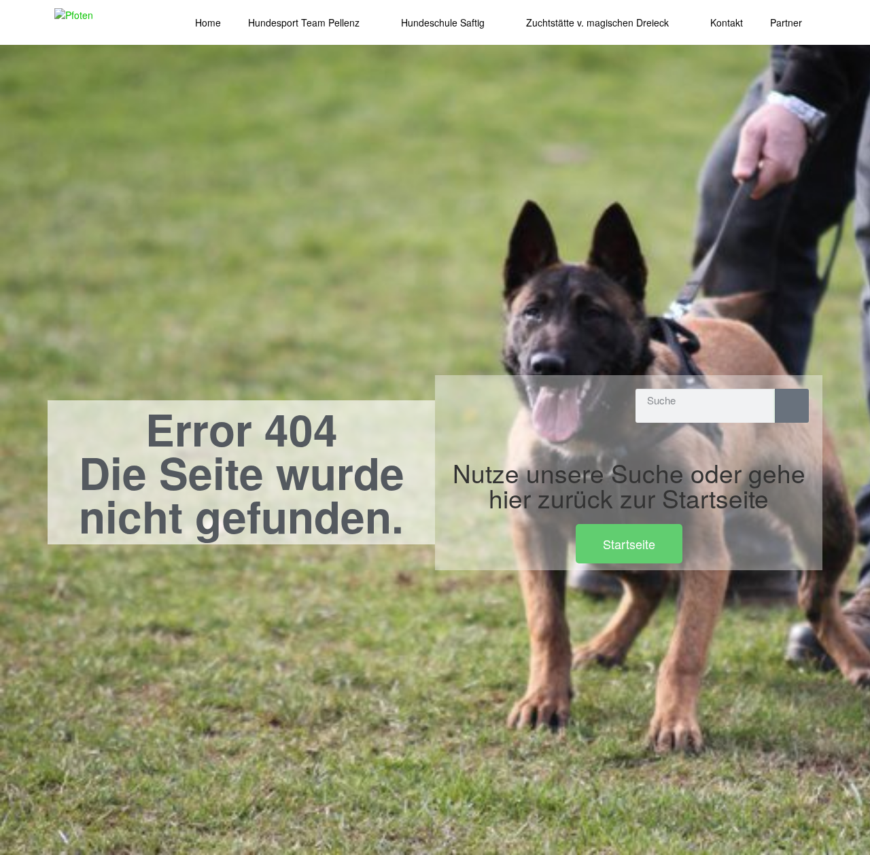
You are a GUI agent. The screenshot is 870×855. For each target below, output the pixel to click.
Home (208, 22)
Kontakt (726, 22)
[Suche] (792, 406)
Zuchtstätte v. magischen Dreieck (597, 22)
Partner (786, 22)
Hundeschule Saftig (443, 22)
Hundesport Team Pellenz (304, 22)
